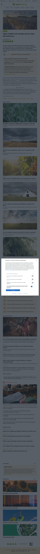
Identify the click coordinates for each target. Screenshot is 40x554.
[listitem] (20, 273)
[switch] (32, 276)
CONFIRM (13, 290)
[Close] (37, 260)
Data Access (20, 293)
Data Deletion (14, 293)
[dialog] (20, 277)
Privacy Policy (25, 293)
